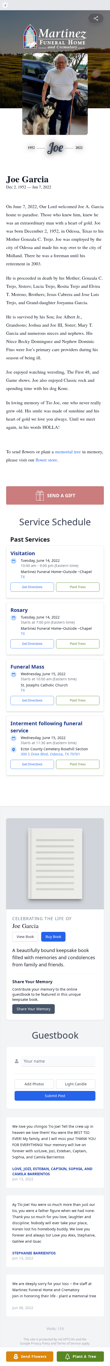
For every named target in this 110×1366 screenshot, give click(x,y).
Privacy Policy (40, 1343)
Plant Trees (78, 587)
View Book (25, 936)
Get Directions (32, 587)
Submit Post (55, 1095)
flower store (46, 460)
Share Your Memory (33, 1008)
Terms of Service (69, 1343)
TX (23, 576)
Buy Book (53, 936)
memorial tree (68, 451)
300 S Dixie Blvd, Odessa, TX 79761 (50, 754)
